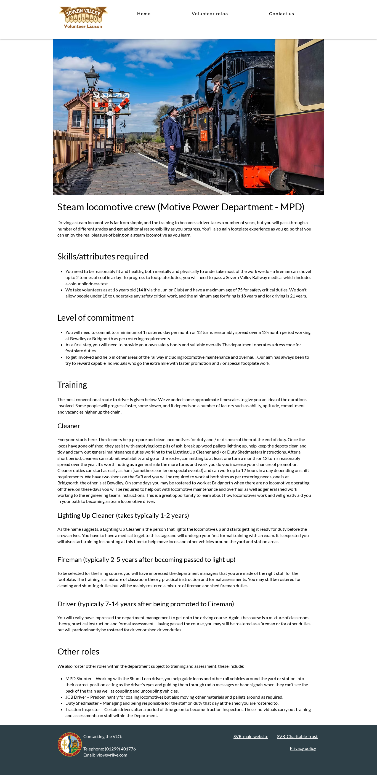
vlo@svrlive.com (112, 754)
